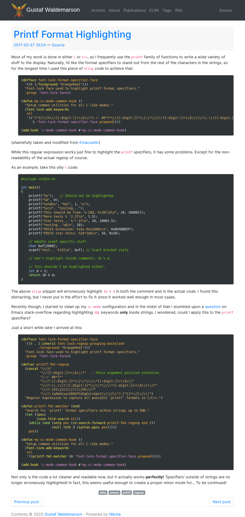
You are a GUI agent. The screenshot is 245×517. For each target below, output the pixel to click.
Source (225, 10)
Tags (167, 10)
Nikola (115, 514)
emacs (114, 492)
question (213, 306)
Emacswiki (89, 142)
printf (127, 492)
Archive (98, 10)
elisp (103, 492)
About (114, 10)
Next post (222, 501)
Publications (135, 10)
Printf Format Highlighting (72, 34)
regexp (139, 492)
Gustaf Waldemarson (63, 514)
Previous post (26, 501)
